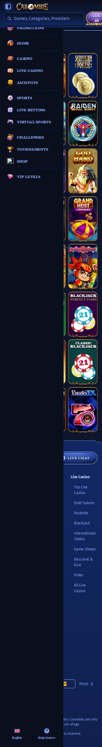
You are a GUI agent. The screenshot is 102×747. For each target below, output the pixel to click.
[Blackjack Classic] (83, 361)
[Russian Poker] (83, 75)
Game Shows (85, 549)
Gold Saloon (84, 503)
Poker (79, 575)
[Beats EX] (83, 409)
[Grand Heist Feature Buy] (83, 218)
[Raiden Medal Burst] (83, 123)
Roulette (81, 513)
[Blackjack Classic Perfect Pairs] (83, 314)
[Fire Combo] (83, 266)
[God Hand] (83, 170)
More (84, 683)
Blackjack (82, 523)
